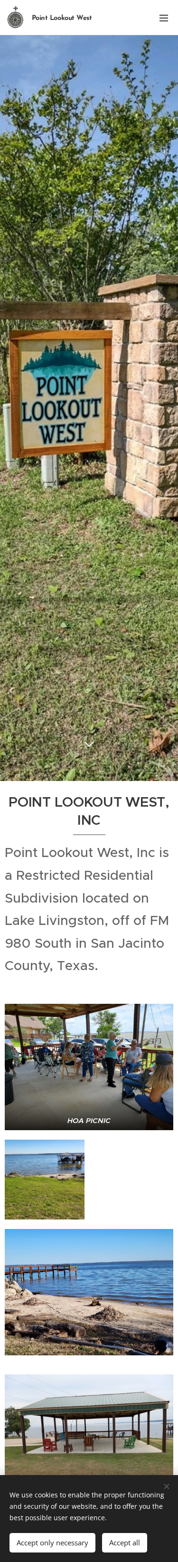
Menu (163, 17)
